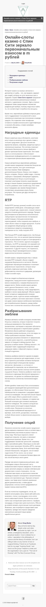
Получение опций (16, 82)
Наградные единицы (17, 75)
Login (23, 3)
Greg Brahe (28, 62)
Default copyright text (12, 602)
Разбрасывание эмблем (19, 80)
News (11, 30)
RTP (11, 78)
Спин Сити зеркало (25, 97)
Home (7, 30)
